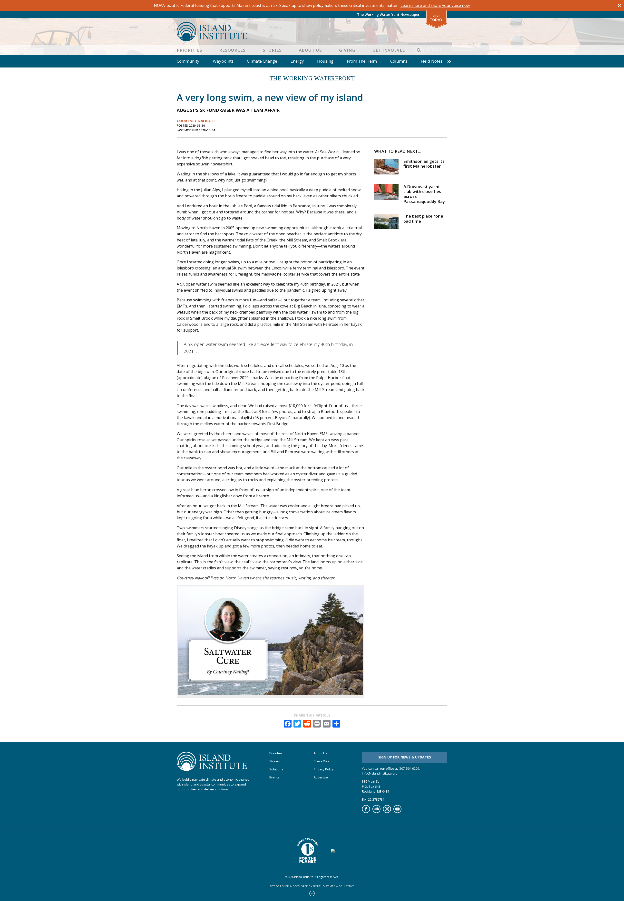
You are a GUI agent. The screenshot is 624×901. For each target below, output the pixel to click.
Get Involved (389, 50)
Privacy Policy (324, 769)
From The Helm (362, 61)
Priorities (189, 50)
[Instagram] (387, 812)
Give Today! (436, 17)
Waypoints (223, 61)
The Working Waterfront (312, 78)
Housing (325, 61)
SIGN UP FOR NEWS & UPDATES (404, 757)
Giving (347, 50)
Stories (272, 50)
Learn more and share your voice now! (435, 5)
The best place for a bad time (423, 218)
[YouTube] (397, 812)
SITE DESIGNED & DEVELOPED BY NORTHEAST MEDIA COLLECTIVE (312, 886)
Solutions (276, 769)
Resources (232, 50)
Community (188, 61)
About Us (310, 50)
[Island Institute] (312, 31)
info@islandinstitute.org (379, 773)
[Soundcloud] (376, 812)
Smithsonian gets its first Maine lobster (424, 163)
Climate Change (262, 61)
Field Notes (431, 61)
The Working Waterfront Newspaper (388, 14)
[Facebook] (366, 812)
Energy (297, 61)
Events (274, 777)
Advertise (321, 777)
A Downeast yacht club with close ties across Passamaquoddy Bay (424, 194)
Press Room (323, 761)
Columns (398, 61)
